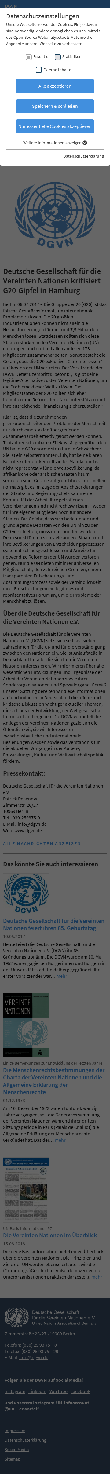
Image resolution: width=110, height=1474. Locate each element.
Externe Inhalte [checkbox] (57, 69)
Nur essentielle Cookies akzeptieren (55, 126)
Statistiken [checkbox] (72, 56)
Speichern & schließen (55, 106)
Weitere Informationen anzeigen (52, 142)
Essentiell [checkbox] (42, 56)
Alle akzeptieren (55, 86)
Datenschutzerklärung (83, 156)
